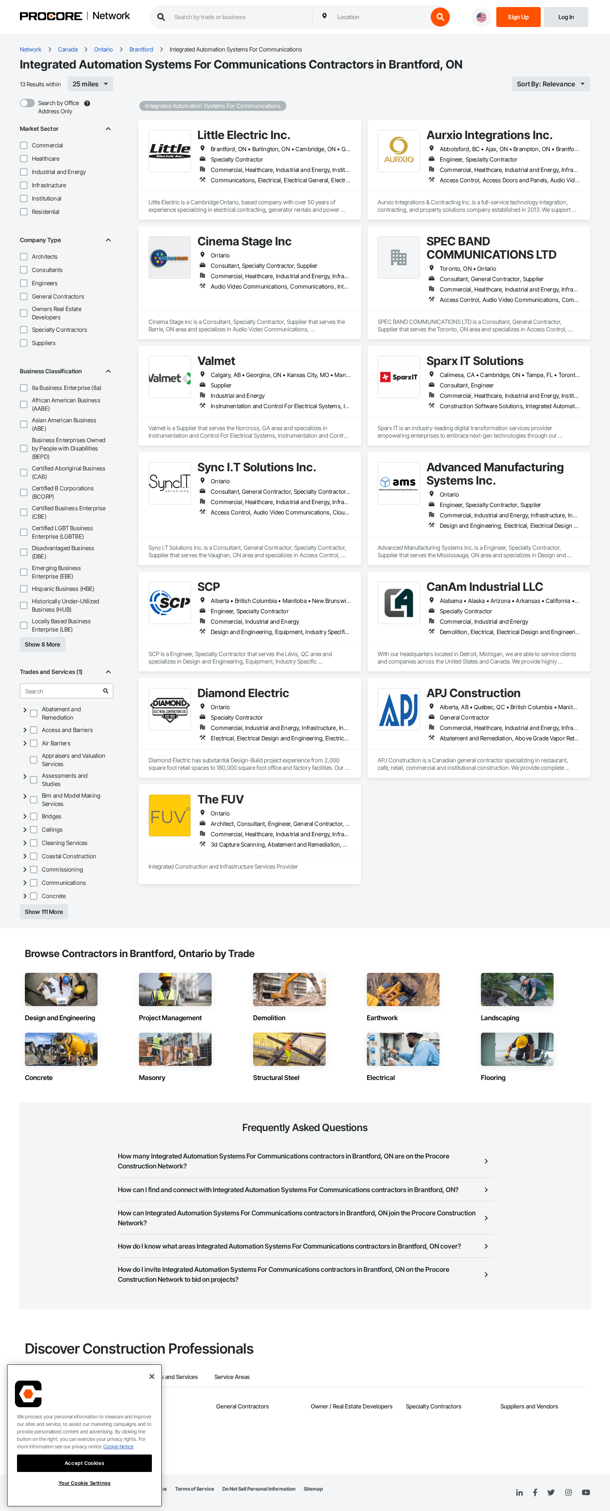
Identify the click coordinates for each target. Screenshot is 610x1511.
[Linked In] (519, 1492)
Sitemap (313, 1489)
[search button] (440, 17)
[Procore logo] (51, 17)
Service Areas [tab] (232, 1376)
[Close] (152, 1376)
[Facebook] (535, 1493)
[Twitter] (551, 1492)
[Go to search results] (106, 691)
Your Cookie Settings (85, 1483)
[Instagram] (568, 1493)
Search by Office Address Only (58, 107)
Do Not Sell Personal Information (258, 1489)
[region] (84, 1435)
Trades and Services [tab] (172, 1376)
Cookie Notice (118, 1446)
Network (111, 16)
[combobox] (380, 17)
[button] (24, 145)
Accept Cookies (84, 1463)
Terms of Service (194, 1489)
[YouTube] (586, 1492)
